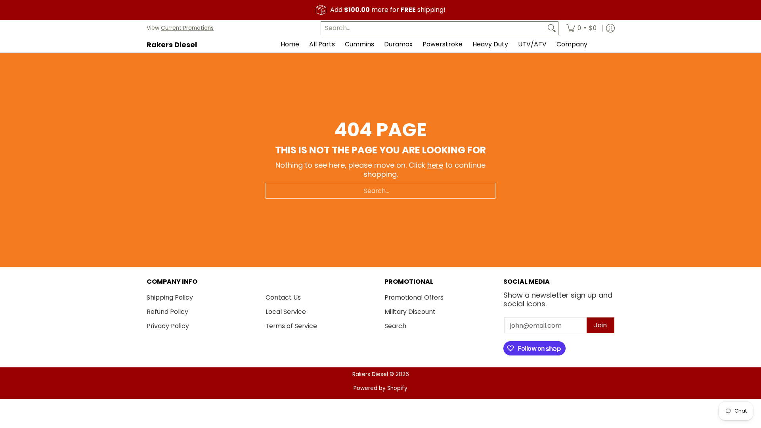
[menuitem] (581, 28)
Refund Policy (167, 311)
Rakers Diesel (172, 45)
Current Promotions (187, 28)
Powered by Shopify (380, 388)
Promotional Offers (414, 297)
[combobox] (433, 28)
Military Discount (410, 311)
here (435, 165)
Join (600, 325)
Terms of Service (291, 326)
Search (395, 326)
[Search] (551, 28)
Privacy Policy (168, 326)
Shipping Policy (170, 297)
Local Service (286, 311)
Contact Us (283, 297)
